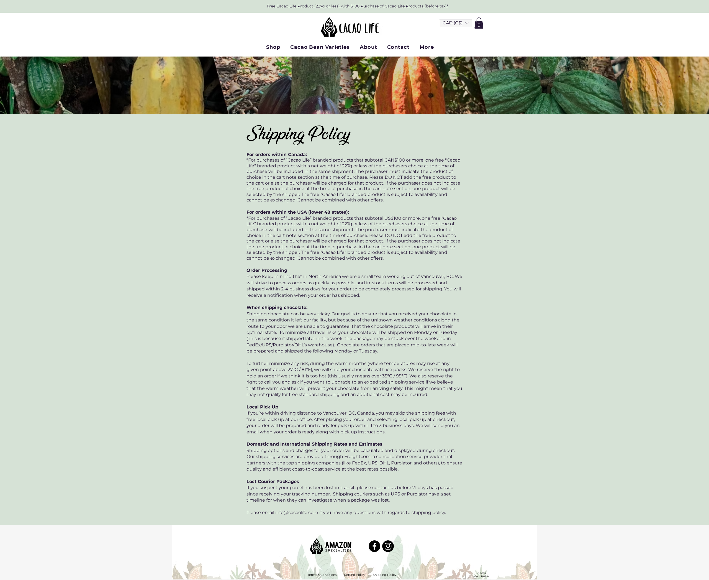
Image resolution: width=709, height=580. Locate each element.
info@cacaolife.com (296, 512)
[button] (455, 23)
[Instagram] (388, 546)
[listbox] (455, 23)
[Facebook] (374, 546)
